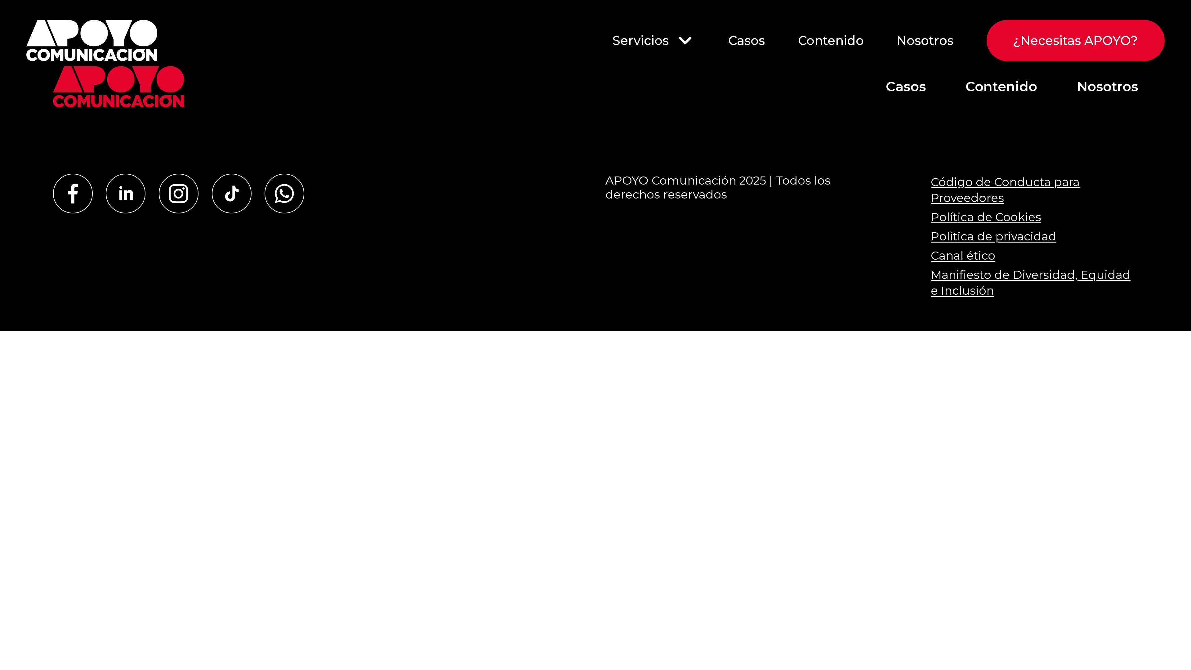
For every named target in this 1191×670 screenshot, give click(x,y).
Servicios (641, 40)
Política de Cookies (986, 217)
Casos (746, 40)
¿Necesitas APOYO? (1075, 40)
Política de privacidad (993, 236)
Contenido (831, 40)
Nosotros (925, 40)
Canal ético (963, 255)
